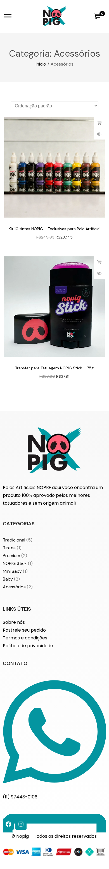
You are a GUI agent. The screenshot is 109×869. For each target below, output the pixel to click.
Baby (8, 579)
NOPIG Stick (15, 563)
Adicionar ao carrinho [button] (99, 122)
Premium (11, 556)
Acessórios (14, 587)
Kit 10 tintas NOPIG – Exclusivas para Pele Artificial (54, 228)
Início (41, 64)
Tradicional (14, 540)
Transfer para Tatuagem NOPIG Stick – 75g (54, 367)
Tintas (9, 548)
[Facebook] (8, 824)
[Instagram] (21, 824)
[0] (97, 16)
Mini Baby (12, 571)
